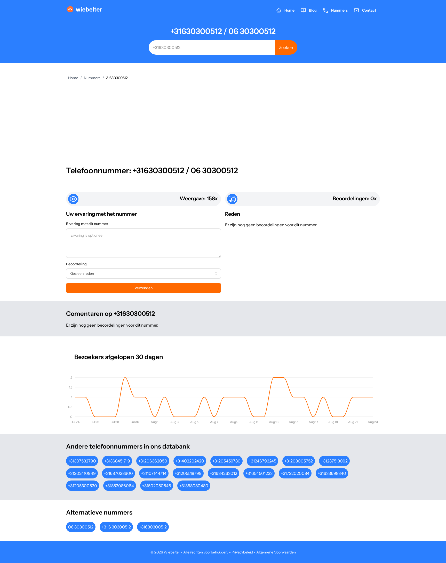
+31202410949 (82, 473)
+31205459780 (226, 460)
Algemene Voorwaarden (276, 552)
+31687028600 (118, 473)
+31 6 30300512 (116, 526)
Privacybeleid (242, 552)
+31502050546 (156, 485)
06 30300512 (80, 526)
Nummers (92, 78)
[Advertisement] (223, 119)
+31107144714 (153, 473)
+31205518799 (188, 473)
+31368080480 (193, 485)
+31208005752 (298, 460)
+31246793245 (262, 460)
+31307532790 (82, 460)
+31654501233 (259, 473)
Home (73, 78)
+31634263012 (223, 473)
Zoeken (286, 47)
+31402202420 (190, 460)
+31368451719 (117, 460)
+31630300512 (153, 526)
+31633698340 (332, 473)
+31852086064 (119, 485)
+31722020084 (295, 473)
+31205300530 (82, 485)
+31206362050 (152, 460)
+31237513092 (334, 460)
